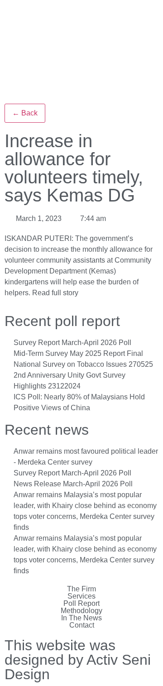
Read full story (55, 293)
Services (81, 596)
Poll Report (81, 603)
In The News (81, 618)
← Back (25, 113)
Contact (81, 625)
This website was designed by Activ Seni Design (78, 659)
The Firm (81, 589)
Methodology (81, 610)
